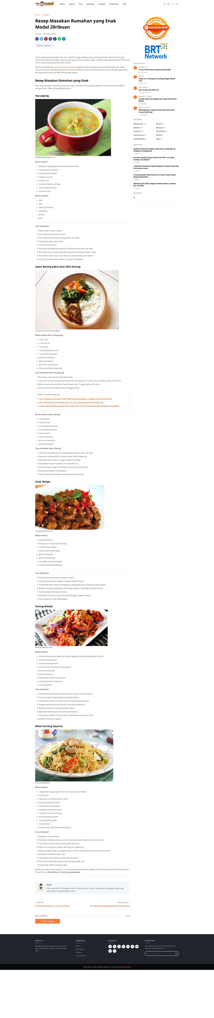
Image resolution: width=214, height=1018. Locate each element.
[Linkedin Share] (50, 39)
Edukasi (141, 76)
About (78, 946)
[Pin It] (46, 39)
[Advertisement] (67, 978)
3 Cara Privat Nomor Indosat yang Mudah (155, 70)
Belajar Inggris (143, 87)
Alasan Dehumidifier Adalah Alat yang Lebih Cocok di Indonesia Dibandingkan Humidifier (79, 406)
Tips (146, 67)
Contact (78, 952)
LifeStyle (141, 67)
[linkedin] (119, 946)
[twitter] (137, 946)
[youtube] (128, 946)
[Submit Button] (176, 953)
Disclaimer (80, 949)
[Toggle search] (177, 4)
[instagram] (168, 4)
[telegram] (110, 946)
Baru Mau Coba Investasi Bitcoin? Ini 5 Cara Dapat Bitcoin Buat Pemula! (71, 402)
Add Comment (48, 921)
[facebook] (165, 4)
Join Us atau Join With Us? (149, 90)
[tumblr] (114, 946)
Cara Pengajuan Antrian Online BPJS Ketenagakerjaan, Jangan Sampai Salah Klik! (75, 399)
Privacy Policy (81, 956)
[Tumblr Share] (55, 39)
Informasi (148, 107)
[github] (114, 951)
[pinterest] (123, 946)
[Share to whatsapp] (59, 39)
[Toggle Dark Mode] (173, 4)
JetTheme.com (125, 967)
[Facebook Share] (37, 39)
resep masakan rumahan (64, 67)
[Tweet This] (41, 39)
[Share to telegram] (64, 39)
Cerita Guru (142, 96)
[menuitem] (62, 4)
